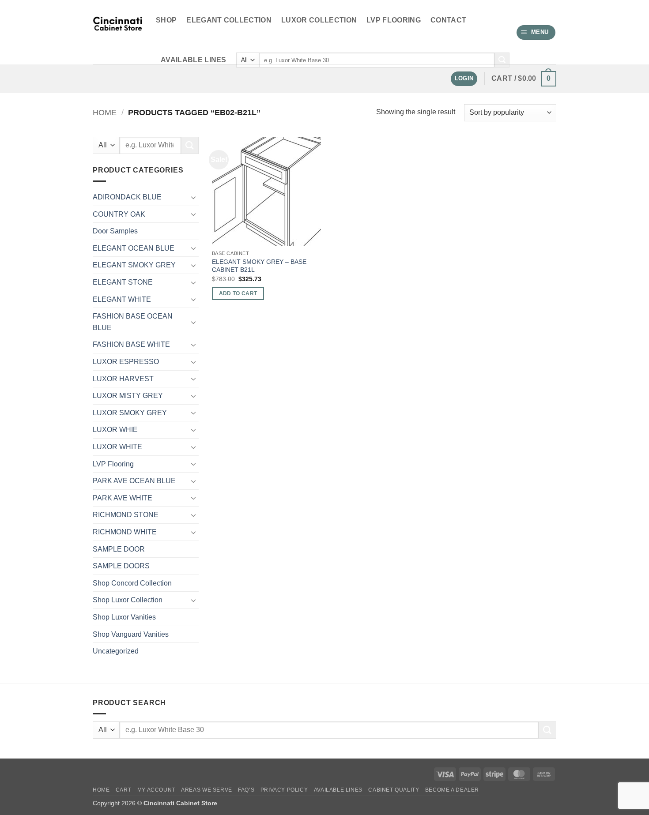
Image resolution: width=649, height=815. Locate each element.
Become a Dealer (452, 790)
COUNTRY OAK (119, 214)
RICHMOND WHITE (125, 532)
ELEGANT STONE (123, 282)
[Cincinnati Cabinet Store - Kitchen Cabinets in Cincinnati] (118, 32)
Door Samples (115, 231)
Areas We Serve (206, 790)
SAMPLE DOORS (121, 566)
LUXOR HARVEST (123, 379)
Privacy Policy (284, 790)
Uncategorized (116, 651)
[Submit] (501, 60)
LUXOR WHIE (115, 429)
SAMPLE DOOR (119, 549)
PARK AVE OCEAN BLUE (134, 480)
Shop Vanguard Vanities (131, 634)
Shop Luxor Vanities (124, 617)
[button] (536, 32)
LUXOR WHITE (117, 447)
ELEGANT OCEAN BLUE (133, 248)
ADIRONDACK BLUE (127, 197)
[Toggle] (193, 197)
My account (156, 790)
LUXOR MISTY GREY (128, 395)
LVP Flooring (393, 20)
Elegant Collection (229, 20)
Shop (166, 20)
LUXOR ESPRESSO (126, 361)
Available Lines (193, 60)
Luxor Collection (319, 20)
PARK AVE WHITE (122, 498)
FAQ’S (246, 790)
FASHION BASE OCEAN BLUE (133, 321)
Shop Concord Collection (132, 583)
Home (105, 112)
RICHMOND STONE (125, 514)
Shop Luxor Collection (127, 600)
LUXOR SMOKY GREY (130, 413)
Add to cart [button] (238, 293)
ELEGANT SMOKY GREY (134, 265)
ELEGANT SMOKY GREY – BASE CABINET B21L (259, 266)
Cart (123, 790)
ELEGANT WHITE (122, 299)
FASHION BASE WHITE (131, 344)
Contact (448, 20)
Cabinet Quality (393, 790)
